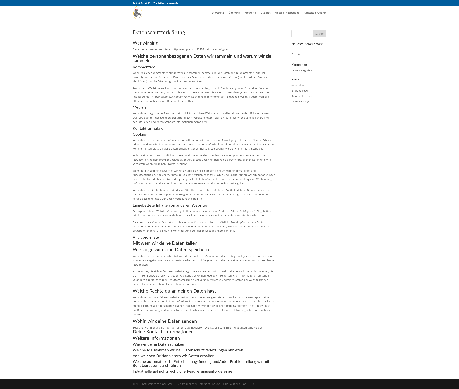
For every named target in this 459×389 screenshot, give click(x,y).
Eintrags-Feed (299, 90)
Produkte (250, 12)
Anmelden (297, 85)
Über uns (234, 12)
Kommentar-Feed (301, 96)
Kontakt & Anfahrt (315, 12)
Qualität (266, 12)
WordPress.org (300, 101)
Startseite (218, 12)
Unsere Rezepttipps (287, 12)
